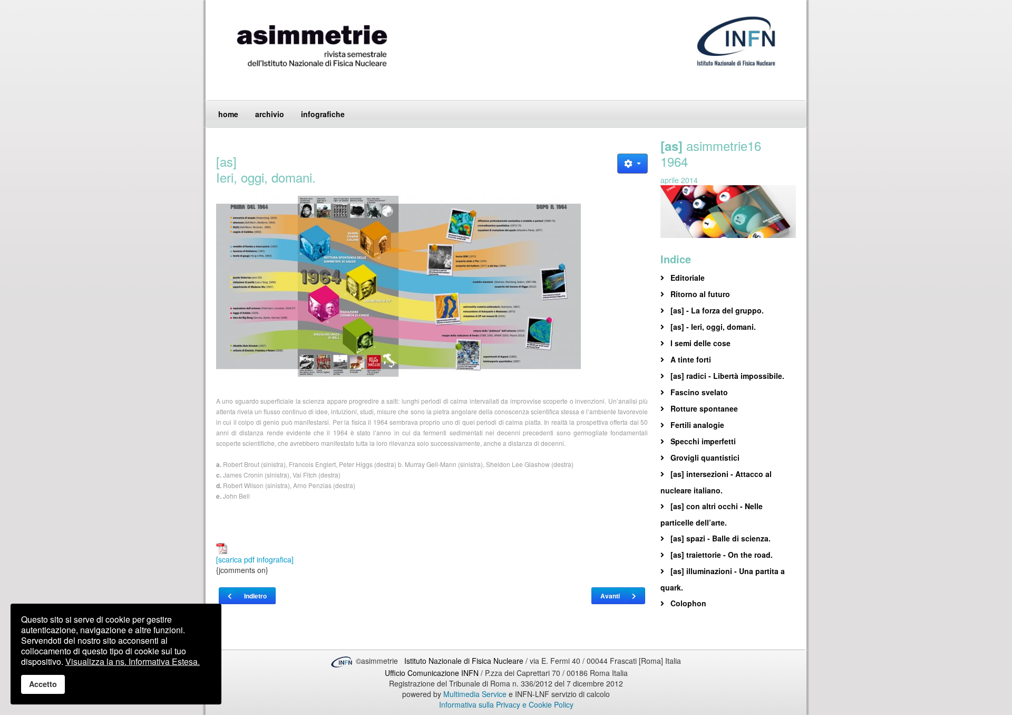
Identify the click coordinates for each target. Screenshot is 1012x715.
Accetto (43, 684)
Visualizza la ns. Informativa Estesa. (132, 661)
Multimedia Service (475, 694)
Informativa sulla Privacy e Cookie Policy (506, 704)
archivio (269, 114)
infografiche (323, 114)
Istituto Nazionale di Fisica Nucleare (465, 660)
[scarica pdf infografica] (255, 559)
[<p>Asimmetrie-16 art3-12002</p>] (432, 290)
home (228, 114)
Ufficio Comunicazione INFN (432, 673)
